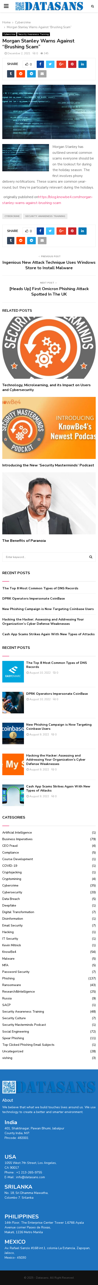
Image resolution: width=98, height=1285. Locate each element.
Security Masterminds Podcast (24, 1025)
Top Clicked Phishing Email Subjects (28, 1045)
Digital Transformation (18, 912)
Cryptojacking (12, 872)
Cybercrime (9, 34)
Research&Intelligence (18, 991)
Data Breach (11, 899)
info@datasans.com (30, 1177)
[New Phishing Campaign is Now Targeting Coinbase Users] (13, 733)
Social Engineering (15, 1031)
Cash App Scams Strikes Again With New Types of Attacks (48, 634)
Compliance (10, 852)
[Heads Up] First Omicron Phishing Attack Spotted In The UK (49, 291)
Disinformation (12, 918)
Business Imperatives (17, 839)
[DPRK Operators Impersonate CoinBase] (13, 702)
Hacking (8, 932)
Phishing (8, 978)
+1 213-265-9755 (29, 1172)
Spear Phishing (13, 1038)
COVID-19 (9, 866)
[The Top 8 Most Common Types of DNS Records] (13, 671)
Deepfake (9, 905)
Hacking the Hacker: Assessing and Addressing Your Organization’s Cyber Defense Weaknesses (43, 621)
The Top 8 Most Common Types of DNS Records (40, 588)
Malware (8, 958)
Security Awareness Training (33, 34)
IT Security (10, 938)
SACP (6, 1005)
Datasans (42, 1278)
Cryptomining (11, 879)
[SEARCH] (91, 557)
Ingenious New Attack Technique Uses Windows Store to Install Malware (49, 265)
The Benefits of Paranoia (24, 540)
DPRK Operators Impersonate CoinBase (33, 598)
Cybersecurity (12, 892)
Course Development (17, 859)
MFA (5, 965)
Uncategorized (12, 1051)
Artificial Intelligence (17, 832)
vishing (7, 1058)
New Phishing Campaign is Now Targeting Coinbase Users (48, 609)
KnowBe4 (9, 952)
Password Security (15, 972)
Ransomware (11, 985)
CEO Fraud (10, 846)
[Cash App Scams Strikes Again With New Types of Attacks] (13, 795)
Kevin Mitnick (11, 945)
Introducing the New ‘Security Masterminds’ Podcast (48, 465)
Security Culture (14, 1018)
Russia (7, 998)
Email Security (12, 925)
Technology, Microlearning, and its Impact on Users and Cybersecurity (46, 387)
